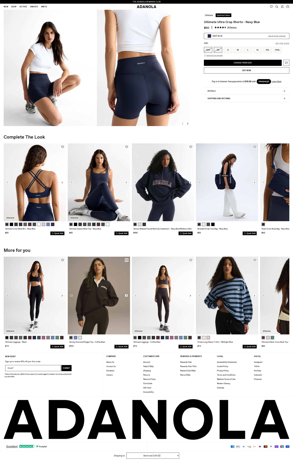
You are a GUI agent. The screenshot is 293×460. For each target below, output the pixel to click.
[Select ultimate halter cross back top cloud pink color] (267, 337)
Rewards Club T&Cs (188, 366)
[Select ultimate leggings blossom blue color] (52, 337)
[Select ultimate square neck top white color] (107, 224)
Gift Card (147, 388)
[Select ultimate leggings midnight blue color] (25, 337)
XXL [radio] (267, 50)
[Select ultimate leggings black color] (7, 337)
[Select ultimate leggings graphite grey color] (16, 337)
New (6, 6)
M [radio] (238, 50)
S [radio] (228, 50)
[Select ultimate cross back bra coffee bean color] (16, 224)
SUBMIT (66, 368)
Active (23, 6)
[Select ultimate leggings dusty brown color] (48, 337)
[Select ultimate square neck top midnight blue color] (94, 224)
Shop (13, 6)
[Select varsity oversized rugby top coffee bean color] (71, 337)
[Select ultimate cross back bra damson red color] (52, 224)
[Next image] (62, 182)
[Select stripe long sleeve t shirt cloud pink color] (208, 337)
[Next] (187, 123)
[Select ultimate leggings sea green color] (39, 337)
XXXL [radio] (277, 50)
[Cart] (287, 6)
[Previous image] (7, 182)
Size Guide (147, 383)
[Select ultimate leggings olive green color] (20, 337)
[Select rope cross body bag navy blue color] (263, 224)
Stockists (110, 370)
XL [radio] (258, 50)
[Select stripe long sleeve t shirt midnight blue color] (199, 337)
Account (146, 362)
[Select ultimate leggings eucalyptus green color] (57, 337)
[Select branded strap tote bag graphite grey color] (208, 224)
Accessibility (148, 392)
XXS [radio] (208, 50)
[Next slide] (284, 189)
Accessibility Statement (227, 362)
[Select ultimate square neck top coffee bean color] (80, 224)
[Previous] (182, 123)
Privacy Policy (223, 370)
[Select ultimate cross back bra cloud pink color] (43, 224)
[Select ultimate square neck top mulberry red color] (98, 224)
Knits (44, 6)
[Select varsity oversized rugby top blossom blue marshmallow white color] (75, 337)
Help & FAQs (148, 366)
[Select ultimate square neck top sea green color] (103, 224)
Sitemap (220, 388)
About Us (110, 362)
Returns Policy (149, 379)
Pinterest (258, 379)
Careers (109, 375)
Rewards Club (186, 362)
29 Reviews (232, 27)
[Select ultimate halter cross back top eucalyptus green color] (272, 337)
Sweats (34, 6)
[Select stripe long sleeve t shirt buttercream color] (203, 337)
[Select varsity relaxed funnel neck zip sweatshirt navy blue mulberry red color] (135, 224)
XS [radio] (218, 50)
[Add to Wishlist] (286, 63)
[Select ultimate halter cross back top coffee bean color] (263, 337)
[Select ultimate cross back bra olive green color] (25, 224)
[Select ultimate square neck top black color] (75, 224)
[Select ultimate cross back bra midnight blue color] (20, 224)
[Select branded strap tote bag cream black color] (203, 224)
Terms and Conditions (226, 375)
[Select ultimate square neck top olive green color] (89, 224)
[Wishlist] (271, 6)
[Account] (282, 6)
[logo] (146, 419)
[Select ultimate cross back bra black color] (11, 224)
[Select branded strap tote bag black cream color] (213, 224)
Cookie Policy (222, 366)
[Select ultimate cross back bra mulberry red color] (29, 224)
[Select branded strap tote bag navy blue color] (199, 224)
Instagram (258, 362)
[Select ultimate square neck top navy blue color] (71, 224)
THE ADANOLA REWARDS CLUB (147, 2)
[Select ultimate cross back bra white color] (39, 224)
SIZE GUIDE (284, 43)
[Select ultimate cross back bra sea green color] (34, 224)
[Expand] (276, 6)
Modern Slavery (223, 383)
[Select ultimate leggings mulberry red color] (29, 337)
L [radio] (247, 50)
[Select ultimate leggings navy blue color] (34, 337)
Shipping (147, 370)
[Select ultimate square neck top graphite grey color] (84, 224)
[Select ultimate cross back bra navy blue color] (7, 224)
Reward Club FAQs (188, 370)
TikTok (256, 366)
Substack (258, 375)
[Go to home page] (146, 6)
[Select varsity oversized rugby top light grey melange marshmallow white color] (80, 337)
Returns (146, 375)
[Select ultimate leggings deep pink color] (43, 337)
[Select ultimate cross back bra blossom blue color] (48, 224)
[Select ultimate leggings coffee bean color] (11, 337)
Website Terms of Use (226, 379)
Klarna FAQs (185, 375)
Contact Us (111, 366)
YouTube (257, 370)
